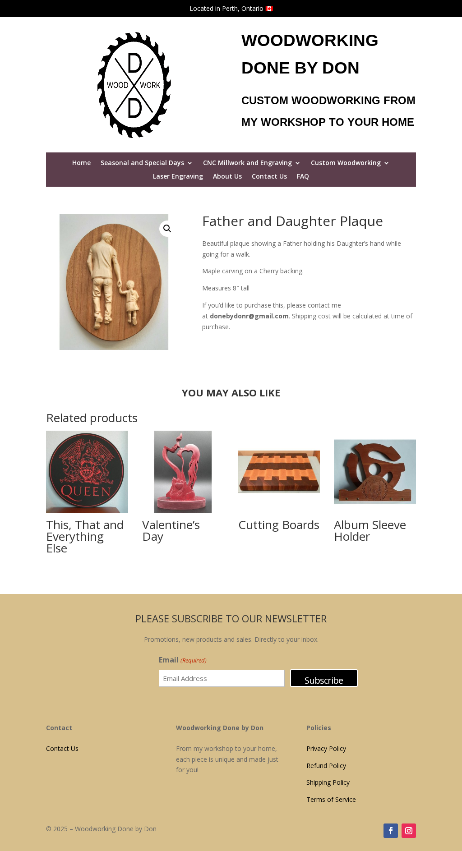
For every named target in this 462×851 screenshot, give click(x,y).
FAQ (303, 176)
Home (81, 163)
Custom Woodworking (346, 163)
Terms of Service (331, 799)
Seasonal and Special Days (142, 163)
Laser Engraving (178, 176)
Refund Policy (326, 765)
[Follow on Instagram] (409, 830)
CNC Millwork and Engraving (247, 163)
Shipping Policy (328, 782)
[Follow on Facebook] (390, 830)
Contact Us (269, 176)
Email (182, 660)
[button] (167, 229)
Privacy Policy (326, 748)
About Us (227, 176)
